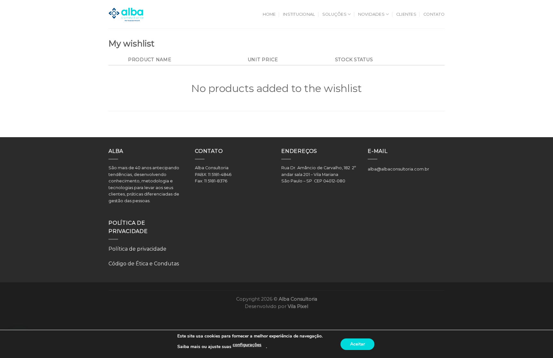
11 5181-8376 (215, 181)
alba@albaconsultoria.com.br (398, 169)
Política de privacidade (137, 249)
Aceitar (357, 344)
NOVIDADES (371, 14)
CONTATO (434, 14)
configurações (247, 345)
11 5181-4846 (220, 174)
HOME (269, 14)
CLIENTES (406, 14)
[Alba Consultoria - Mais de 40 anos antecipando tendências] (125, 14)
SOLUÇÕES (334, 14)
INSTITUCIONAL (299, 14)
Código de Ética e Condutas (143, 264)
